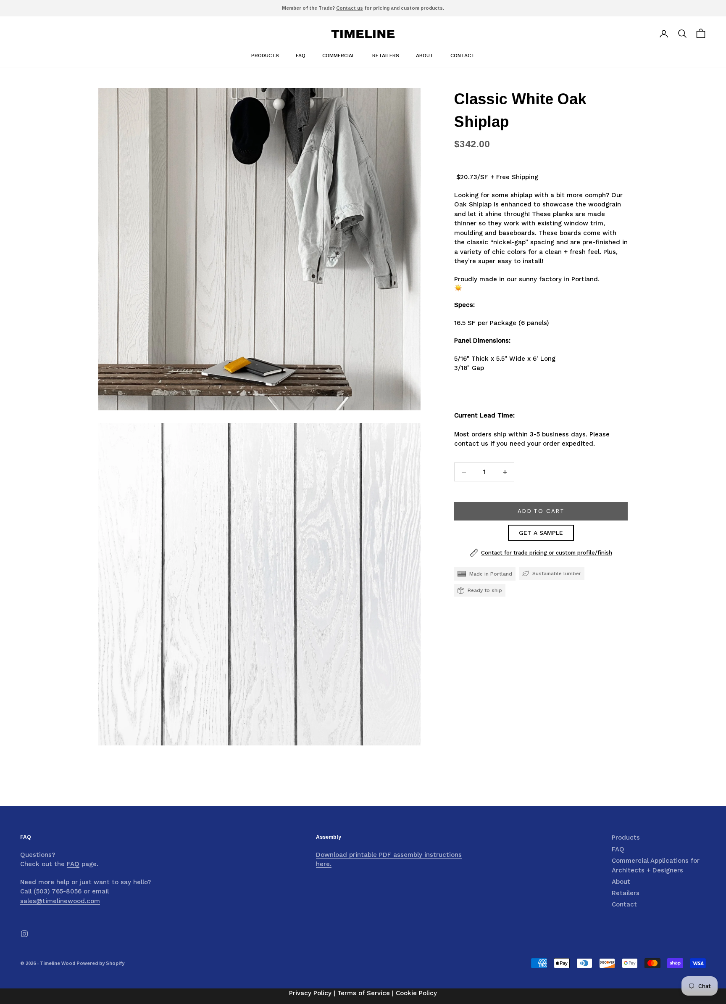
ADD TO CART (541, 511)
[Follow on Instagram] (24, 934)
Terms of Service (363, 993)
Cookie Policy (416, 993)
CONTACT (462, 55)
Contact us (349, 8)
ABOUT (425, 55)
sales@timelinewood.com (60, 901)
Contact (624, 904)
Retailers (625, 893)
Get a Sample (541, 532)
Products (265, 55)
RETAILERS (385, 55)
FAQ (300, 55)
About (621, 881)
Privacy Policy (310, 993)
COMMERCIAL (338, 55)
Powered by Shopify (100, 963)
